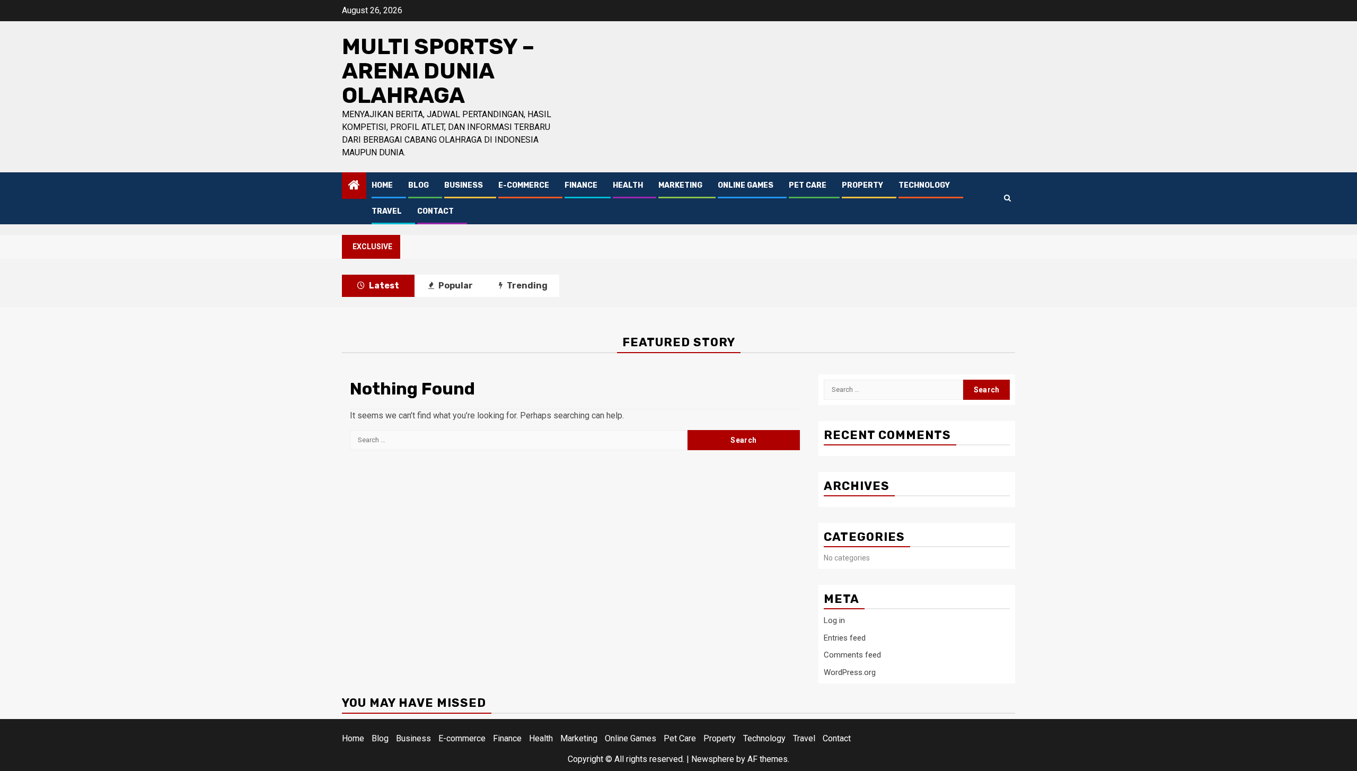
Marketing (680, 185)
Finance (581, 185)
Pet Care (807, 185)
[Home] (354, 186)
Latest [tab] (383, 286)
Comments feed (852, 655)
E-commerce (523, 185)
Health (628, 185)
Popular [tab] (455, 286)
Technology (924, 185)
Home (382, 185)
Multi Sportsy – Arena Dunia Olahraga (438, 71)
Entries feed (845, 638)
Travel (387, 211)
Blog (418, 185)
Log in (834, 620)
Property (862, 185)
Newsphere (712, 759)
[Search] (1007, 198)
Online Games (745, 185)
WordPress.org (850, 672)
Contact (435, 211)
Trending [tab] (526, 286)
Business (463, 185)
